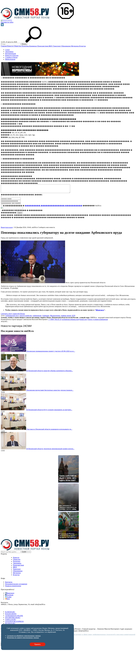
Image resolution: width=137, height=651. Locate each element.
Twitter (9, 597)
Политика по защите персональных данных (23, 638)
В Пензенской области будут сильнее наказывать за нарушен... (49, 410)
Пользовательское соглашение (16, 584)
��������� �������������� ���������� (53, 206)
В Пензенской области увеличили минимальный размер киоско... (50, 449)
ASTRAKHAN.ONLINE (14, 616)
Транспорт (57, 46)
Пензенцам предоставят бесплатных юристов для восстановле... (50, 390)
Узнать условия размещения (97, 319)
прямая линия (66, 315)
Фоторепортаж (10, 53)
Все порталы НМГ (7, 608)
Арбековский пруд (12, 315)
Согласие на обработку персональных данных (24, 636)
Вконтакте (10, 593)
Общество (18, 46)
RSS (8, 599)
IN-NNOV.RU (10, 623)
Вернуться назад (7, 227)
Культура (82, 46)
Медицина (75, 46)
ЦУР (73, 315)
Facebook (10, 595)
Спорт (7, 50)
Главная (4, 46)
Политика (25, 46)
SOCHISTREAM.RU (12, 617)
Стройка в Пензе (11, 57)
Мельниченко (55, 315)
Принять (37, 644)
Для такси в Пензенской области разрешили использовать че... (49, 429)
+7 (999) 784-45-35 (54, 319)
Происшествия (43, 46)
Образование (66, 46)
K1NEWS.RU (10, 612)
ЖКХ (51, 46)
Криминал (33, 46)
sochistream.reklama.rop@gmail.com (74, 319)
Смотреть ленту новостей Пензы (13, 314)
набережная (37, 315)
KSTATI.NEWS (10, 614)
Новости (10, 46)
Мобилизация (10, 59)
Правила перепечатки (13, 586)
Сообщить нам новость (46, 227)
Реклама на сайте (7, 22)
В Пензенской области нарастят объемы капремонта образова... (50, 371)
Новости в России (11, 55)
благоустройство (26, 315)
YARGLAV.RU (10, 619)
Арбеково (45, 315)
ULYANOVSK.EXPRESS (14, 621)
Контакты (8, 582)
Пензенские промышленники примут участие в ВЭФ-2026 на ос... (51, 351)
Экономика (9, 52)
